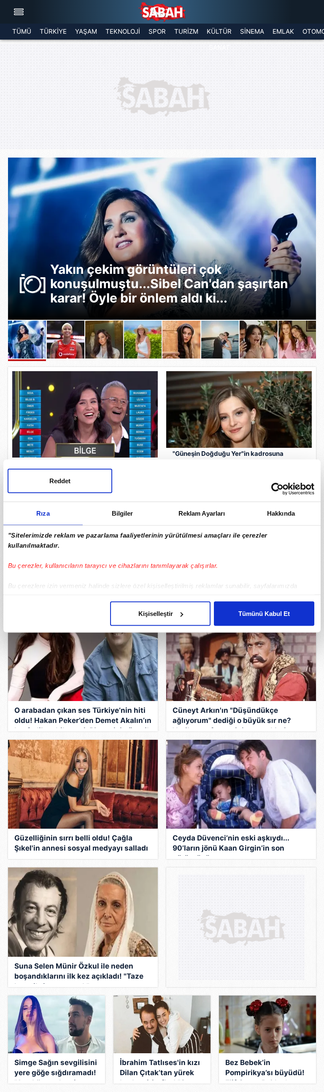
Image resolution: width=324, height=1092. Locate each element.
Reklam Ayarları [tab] (201, 513)
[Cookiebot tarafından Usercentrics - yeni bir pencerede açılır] (277, 489)
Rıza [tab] (42, 513)
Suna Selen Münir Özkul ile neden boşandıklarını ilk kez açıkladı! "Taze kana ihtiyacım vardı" (78, 973)
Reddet (59, 480)
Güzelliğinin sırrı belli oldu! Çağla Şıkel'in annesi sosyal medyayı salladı (81, 843)
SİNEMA (252, 31)
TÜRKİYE (53, 31)
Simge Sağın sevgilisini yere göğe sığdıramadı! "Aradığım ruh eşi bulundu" (55, 1069)
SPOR (157, 31)
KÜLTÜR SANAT (219, 33)
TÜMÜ (21, 31)
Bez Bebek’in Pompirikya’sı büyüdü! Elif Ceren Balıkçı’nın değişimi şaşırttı (265, 1069)
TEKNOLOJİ (122, 31)
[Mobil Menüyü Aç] (20, 12)
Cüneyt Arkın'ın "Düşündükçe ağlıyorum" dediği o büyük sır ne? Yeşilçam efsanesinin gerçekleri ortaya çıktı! (232, 717)
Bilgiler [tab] (122, 513)
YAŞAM (86, 31)
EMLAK (283, 31)
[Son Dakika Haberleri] (162, 12)
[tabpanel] (162, 239)
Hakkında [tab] (281, 513)
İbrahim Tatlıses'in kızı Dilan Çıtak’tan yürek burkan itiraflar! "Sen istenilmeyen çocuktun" (160, 1069)
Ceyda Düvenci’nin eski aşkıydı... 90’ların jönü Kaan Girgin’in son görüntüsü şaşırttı (231, 845)
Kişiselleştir (155, 613)
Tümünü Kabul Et (264, 613)
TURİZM (186, 31)
